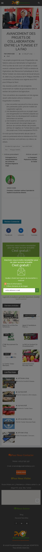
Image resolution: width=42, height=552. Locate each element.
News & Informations (14, 284)
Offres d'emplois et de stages (17, 286)
